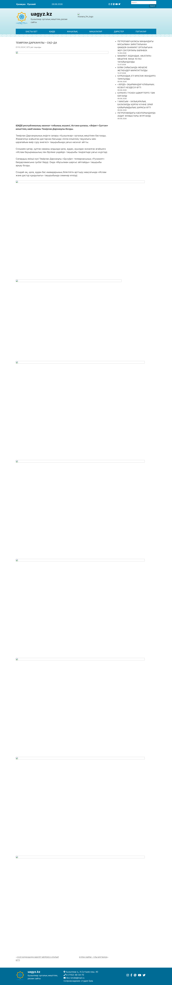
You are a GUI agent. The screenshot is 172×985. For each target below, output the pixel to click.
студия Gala (87, 981)
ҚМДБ (52, 31)
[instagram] (109, 4)
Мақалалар (95, 31)
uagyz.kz (41, 14)
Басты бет (31, 31)
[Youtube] (116, 4)
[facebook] (111, 4)
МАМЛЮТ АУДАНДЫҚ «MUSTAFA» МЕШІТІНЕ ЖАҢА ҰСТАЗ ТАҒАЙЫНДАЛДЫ (134, 59)
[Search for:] (143, 2)
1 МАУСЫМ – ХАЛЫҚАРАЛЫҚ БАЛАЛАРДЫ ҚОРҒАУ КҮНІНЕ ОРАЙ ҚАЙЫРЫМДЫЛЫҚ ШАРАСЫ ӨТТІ (135, 104)
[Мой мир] (114, 4)
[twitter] (119, 4)
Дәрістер (119, 31)
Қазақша (20, 4)
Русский (31, 4)
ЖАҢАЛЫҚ (72, 31)
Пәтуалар (141, 31)
